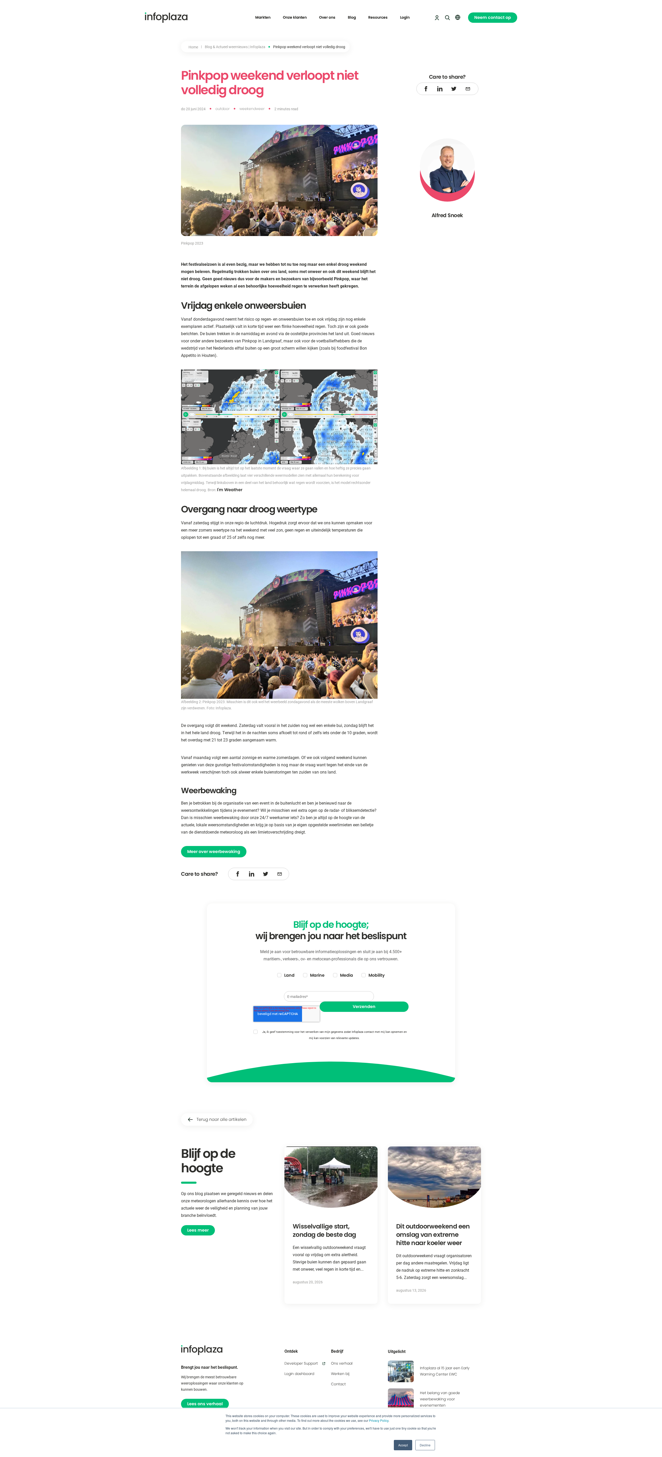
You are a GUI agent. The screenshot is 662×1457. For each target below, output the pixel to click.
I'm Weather (229, 490)
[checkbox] (331, 975)
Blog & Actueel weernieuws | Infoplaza (235, 46)
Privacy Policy (378, 1420)
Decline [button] (425, 1445)
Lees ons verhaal (205, 1404)
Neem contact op (492, 17)
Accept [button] (403, 1445)
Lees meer (198, 1230)
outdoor (222, 108)
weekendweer (252, 108)
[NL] (458, 17)
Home (193, 47)
